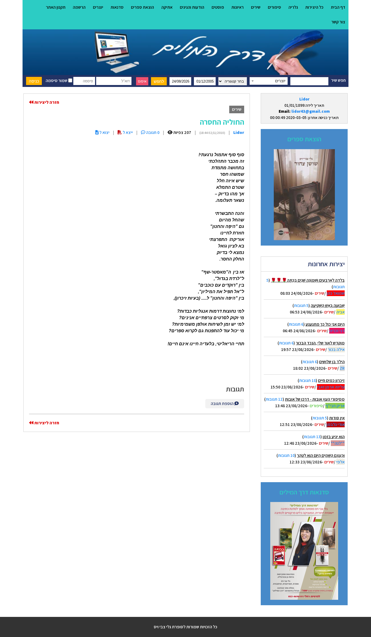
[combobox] (269, 81)
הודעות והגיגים (192, 7)
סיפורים (274, 7)
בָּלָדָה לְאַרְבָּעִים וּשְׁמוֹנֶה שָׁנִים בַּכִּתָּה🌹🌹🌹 (308, 280)
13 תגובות (312, 437)
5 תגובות (301, 305)
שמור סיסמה (57, 80)
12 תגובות (274, 399)
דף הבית (338, 7)
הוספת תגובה (222, 403)
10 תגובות (286, 455)
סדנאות (117, 7)
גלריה (293, 7)
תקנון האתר (55, 7)
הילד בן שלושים (332, 362)
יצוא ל (104, 132)
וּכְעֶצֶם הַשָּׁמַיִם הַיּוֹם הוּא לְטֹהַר (321, 455)
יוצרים (98, 7)
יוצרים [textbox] (280, 81)
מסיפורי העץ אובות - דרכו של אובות (315, 399)
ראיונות (237, 7)
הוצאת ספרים (142, 7)
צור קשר (338, 22)
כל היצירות (314, 7)
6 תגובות (296, 324)
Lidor (304, 99)
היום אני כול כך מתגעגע (325, 324)
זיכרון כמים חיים (331, 380)
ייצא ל (127, 132)
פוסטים (218, 7)
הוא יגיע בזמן (334, 437)
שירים (255, 7)
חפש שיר (338, 80)
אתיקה (166, 7)
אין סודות (337, 418)
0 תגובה (152, 132)
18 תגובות (307, 380)
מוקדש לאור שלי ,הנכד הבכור (320, 343)
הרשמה (79, 7)
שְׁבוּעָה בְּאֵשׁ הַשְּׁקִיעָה (328, 305)
